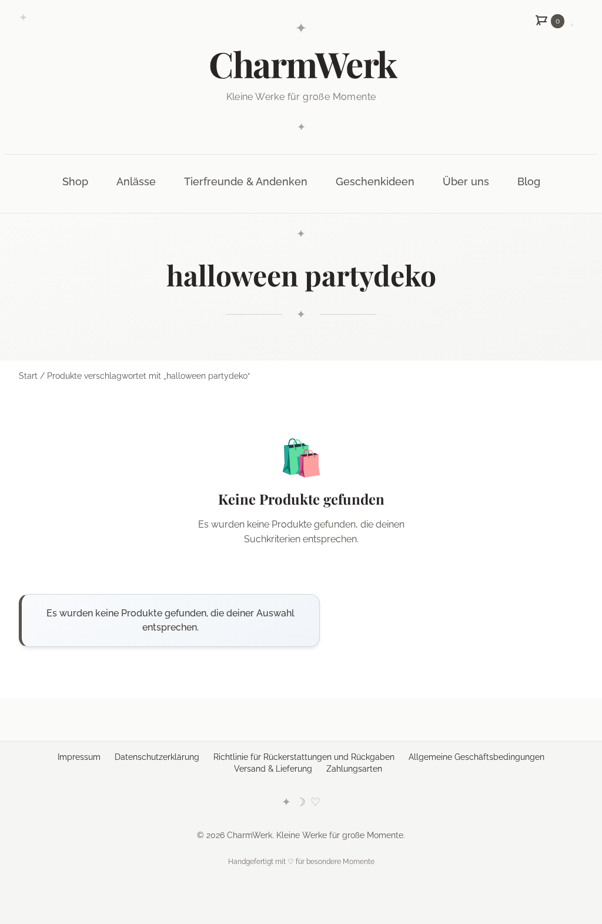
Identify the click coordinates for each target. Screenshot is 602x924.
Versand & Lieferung (273, 768)
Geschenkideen (375, 181)
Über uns (466, 181)
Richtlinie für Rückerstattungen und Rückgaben (303, 757)
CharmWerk (303, 63)
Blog (528, 181)
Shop (75, 181)
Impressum (79, 757)
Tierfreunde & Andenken (245, 181)
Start (28, 376)
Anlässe (136, 181)
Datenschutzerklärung (157, 757)
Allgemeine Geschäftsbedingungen (476, 757)
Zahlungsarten (354, 768)
